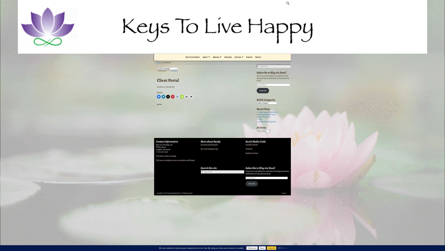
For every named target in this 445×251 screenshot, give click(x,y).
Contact (249, 57)
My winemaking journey (209, 149)
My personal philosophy (209, 145)
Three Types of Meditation (268, 112)
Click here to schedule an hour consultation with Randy (175, 160)
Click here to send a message (166, 156)
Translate (174, 71)
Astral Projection (264, 117)
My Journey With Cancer (267, 115)
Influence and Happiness (267, 122)
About (205, 57)
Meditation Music (252, 153)
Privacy (258, 57)
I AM (260, 119)
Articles (238, 57)
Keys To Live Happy (193, 57)
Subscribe (262, 91)
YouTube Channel (252, 145)
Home (158, 63)
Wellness (228, 57)
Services (216, 57)
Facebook (249, 149)
